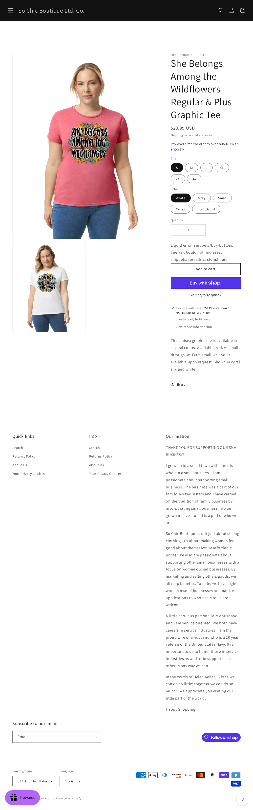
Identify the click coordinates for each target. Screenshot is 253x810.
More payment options (205, 295)
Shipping (177, 135)
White (181, 198)
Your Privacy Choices (28, 473)
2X (178, 178)
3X (194, 178)
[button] (10, 10)
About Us (19, 465)
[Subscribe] (95, 737)
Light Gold (206, 209)
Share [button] (181, 384)
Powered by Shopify (68, 798)
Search (17, 447)
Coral (180, 209)
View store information (194, 327)
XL (222, 167)
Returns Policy (23, 456)
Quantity (177, 220)
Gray (202, 198)
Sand (222, 198)
